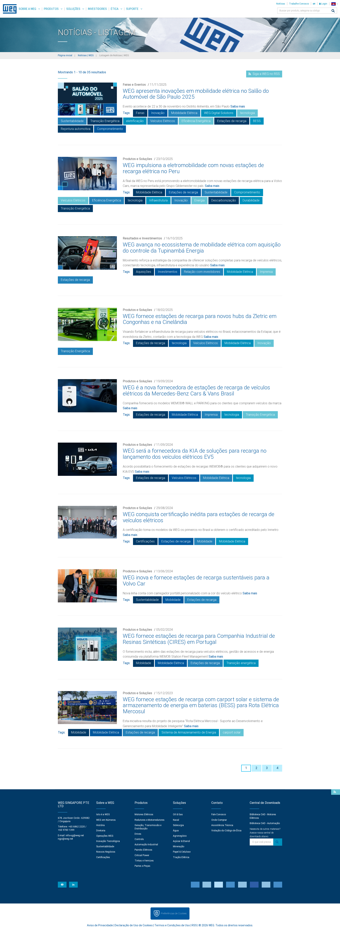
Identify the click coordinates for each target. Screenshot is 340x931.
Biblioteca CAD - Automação (265, 823)
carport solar (232, 732)
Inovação (157, 113)
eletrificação (135, 121)
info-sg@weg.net (75, 835)
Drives (138, 834)
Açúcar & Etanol (181, 841)
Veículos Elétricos (162, 121)
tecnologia (247, 113)
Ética (114, 8)
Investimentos (167, 272)
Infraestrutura (158, 200)
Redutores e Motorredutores (149, 820)
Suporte (132, 8)
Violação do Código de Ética (226, 830)
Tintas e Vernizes (144, 860)
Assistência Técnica (222, 825)
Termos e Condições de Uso (172, 925)
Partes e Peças (142, 866)
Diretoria (100, 830)
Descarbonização (223, 200)
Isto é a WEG (103, 814)
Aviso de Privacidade (100, 925)
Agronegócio (180, 835)
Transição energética (241, 663)
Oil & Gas (178, 814)
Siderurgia (178, 825)
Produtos (51, 8)
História (100, 825)
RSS (194, 925)
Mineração (178, 846)
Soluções (73, 8)
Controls (139, 839)
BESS (257, 121)
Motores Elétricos (144, 814)
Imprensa (266, 272)
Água (176, 830)
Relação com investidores (202, 272)
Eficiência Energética (196, 121)
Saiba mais (237, 106)
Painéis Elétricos (143, 849)
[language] (334, 4)
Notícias (280, 3)
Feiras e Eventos (134, 84)
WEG (8, 9)
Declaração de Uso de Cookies (134, 925)
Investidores (97, 8)
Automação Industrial (146, 844)
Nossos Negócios (105, 851)
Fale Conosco (218, 814)
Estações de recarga (231, 121)
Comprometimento (110, 129)
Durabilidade (251, 200)
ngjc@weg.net (65, 838)
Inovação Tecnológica (108, 841)
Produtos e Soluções (137, 159)
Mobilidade (204, 541)
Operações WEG (104, 835)
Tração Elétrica (181, 857)
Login (324, 3)
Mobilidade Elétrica (184, 113)
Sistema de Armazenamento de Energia (189, 732)
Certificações (145, 541)
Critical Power (142, 855)
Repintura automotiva (75, 129)
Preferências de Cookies (174, 913)
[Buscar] (333, 11)
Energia (199, 200)
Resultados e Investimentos (142, 238)
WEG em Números (106, 820)
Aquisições (143, 272)
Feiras (140, 113)
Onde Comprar (219, 820)
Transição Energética (104, 121)
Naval (176, 820)
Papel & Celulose (181, 851)
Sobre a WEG (27, 8)
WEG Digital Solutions (218, 113)
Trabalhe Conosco (299, 3)
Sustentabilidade (72, 121)
